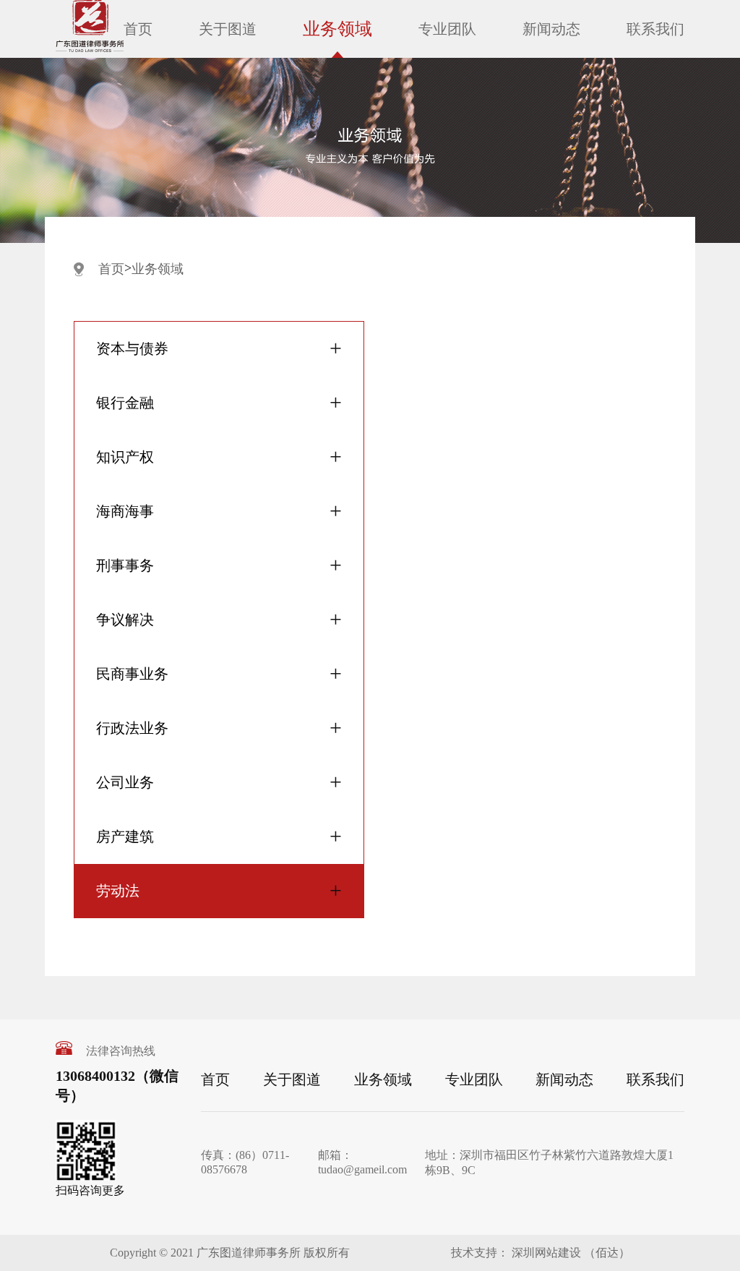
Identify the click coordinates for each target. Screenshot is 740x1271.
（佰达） (607, 1252)
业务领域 (337, 29)
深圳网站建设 (545, 1252)
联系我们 (655, 29)
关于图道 (228, 29)
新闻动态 (551, 29)
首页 (138, 29)
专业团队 (447, 29)
